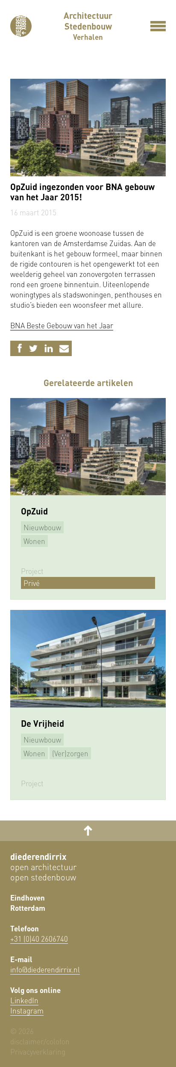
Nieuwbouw (42, 527)
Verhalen (88, 37)
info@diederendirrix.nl (45, 969)
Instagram (27, 1010)
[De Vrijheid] (88, 658)
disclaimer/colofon (40, 1041)
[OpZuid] (88, 447)
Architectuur (88, 15)
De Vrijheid (42, 723)
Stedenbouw (88, 26)
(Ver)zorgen (70, 753)
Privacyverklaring (37, 1051)
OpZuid (34, 511)
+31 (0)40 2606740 (39, 938)
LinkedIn (24, 1000)
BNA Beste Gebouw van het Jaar (61, 325)
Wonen (34, 541)
